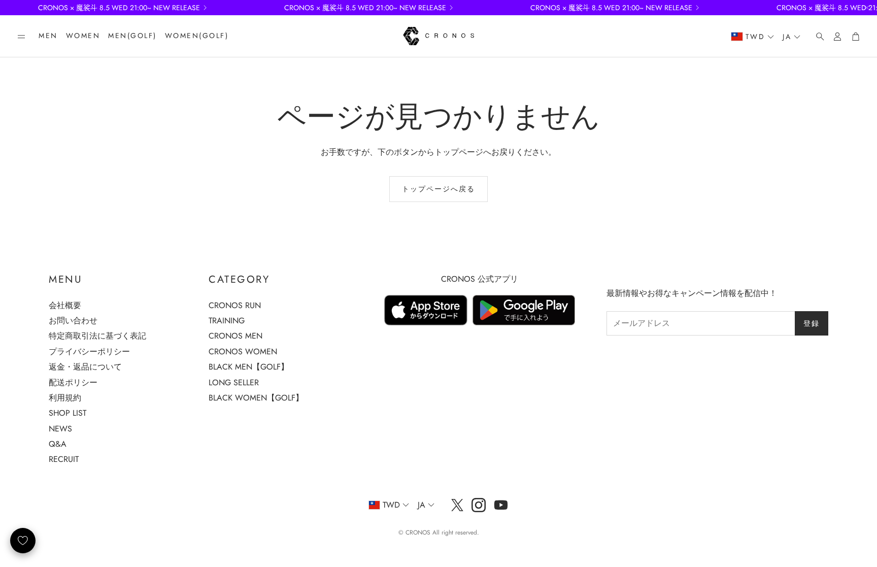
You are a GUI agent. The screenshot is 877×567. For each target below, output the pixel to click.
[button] (21, 36)
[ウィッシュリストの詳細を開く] (23, 540)
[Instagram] (478, 505)
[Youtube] (501, 505)
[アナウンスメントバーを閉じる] (866, 7)
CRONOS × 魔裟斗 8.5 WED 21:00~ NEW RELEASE (119, 7)
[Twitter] (457, 505)
